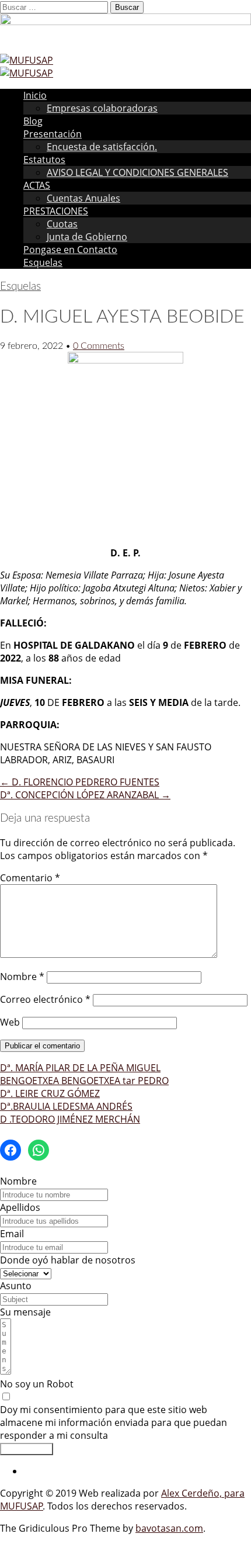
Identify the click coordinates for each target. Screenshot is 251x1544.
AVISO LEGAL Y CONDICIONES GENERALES (137, 172)
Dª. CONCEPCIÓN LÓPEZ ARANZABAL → (85, 794)
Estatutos (44, 159)
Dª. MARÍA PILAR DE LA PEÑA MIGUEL (80, 1067)
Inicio (35, 95)
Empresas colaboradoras (102, 108)
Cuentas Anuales (83, 198)
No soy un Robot (37, 1383)
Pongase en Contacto (70, 249)
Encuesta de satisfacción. (102, 146)
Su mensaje (25, 1312)
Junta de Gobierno (87, 236)
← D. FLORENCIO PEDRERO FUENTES (79, 782)
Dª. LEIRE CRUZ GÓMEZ (50, 1093)
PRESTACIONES (55, 211)
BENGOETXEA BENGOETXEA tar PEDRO (84, 1080)
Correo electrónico (45, 999)
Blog (33, 121)
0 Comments (98, 346)
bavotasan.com (169, 1528)
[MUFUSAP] (26, 60)
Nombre (22, 976)
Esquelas (42, 262)
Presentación (52, 133)
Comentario (30, 877)
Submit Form (26, 1449)
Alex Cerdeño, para (203, 1493)
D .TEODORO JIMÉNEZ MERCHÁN (70, 1119)
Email (12, 1233)
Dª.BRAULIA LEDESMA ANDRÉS (66, 1106)
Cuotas (62, 223)
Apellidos (20, 1207)
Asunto (16, 1285)
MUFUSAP (21, 1506)
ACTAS (36, 185)
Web (10, 1022)
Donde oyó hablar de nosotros (67, 1260)
